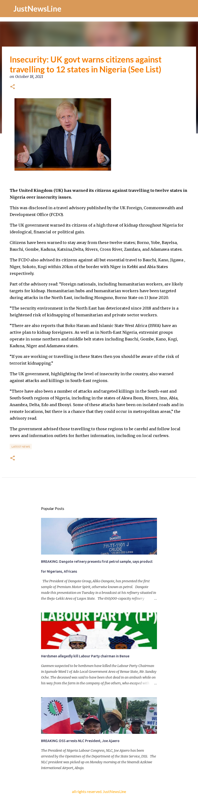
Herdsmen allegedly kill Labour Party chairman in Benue (85, 656)
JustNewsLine (37, 8)
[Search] (191, 8)
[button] (12, 87)
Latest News (21, 446)
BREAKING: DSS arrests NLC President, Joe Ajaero (80, 741)
